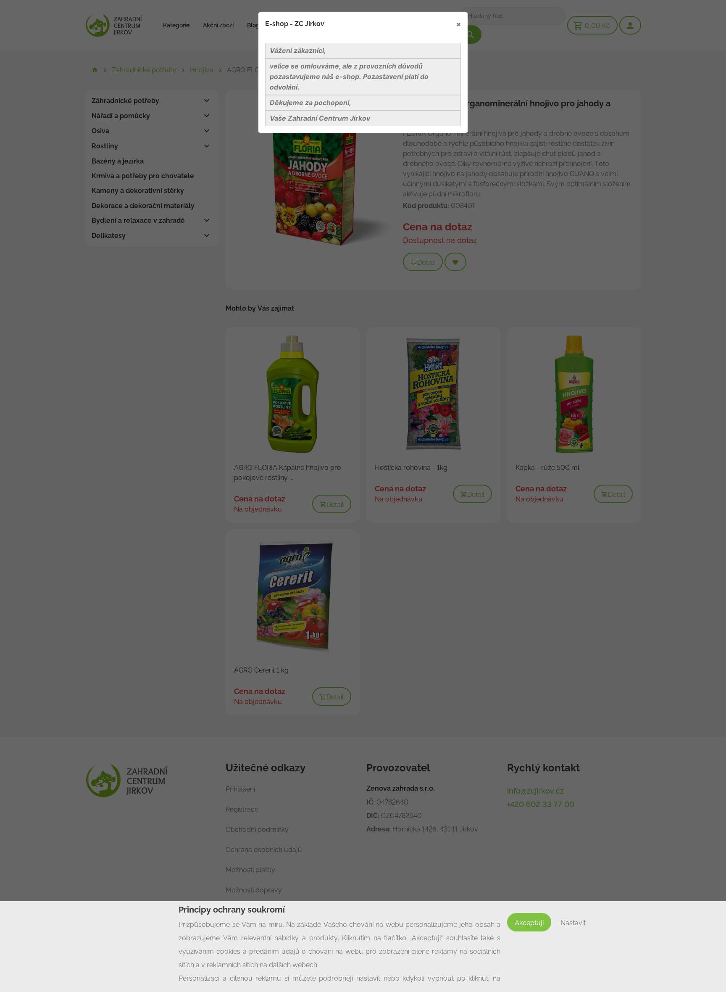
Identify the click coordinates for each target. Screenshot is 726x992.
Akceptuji (529, 923)
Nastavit (573, 923)
